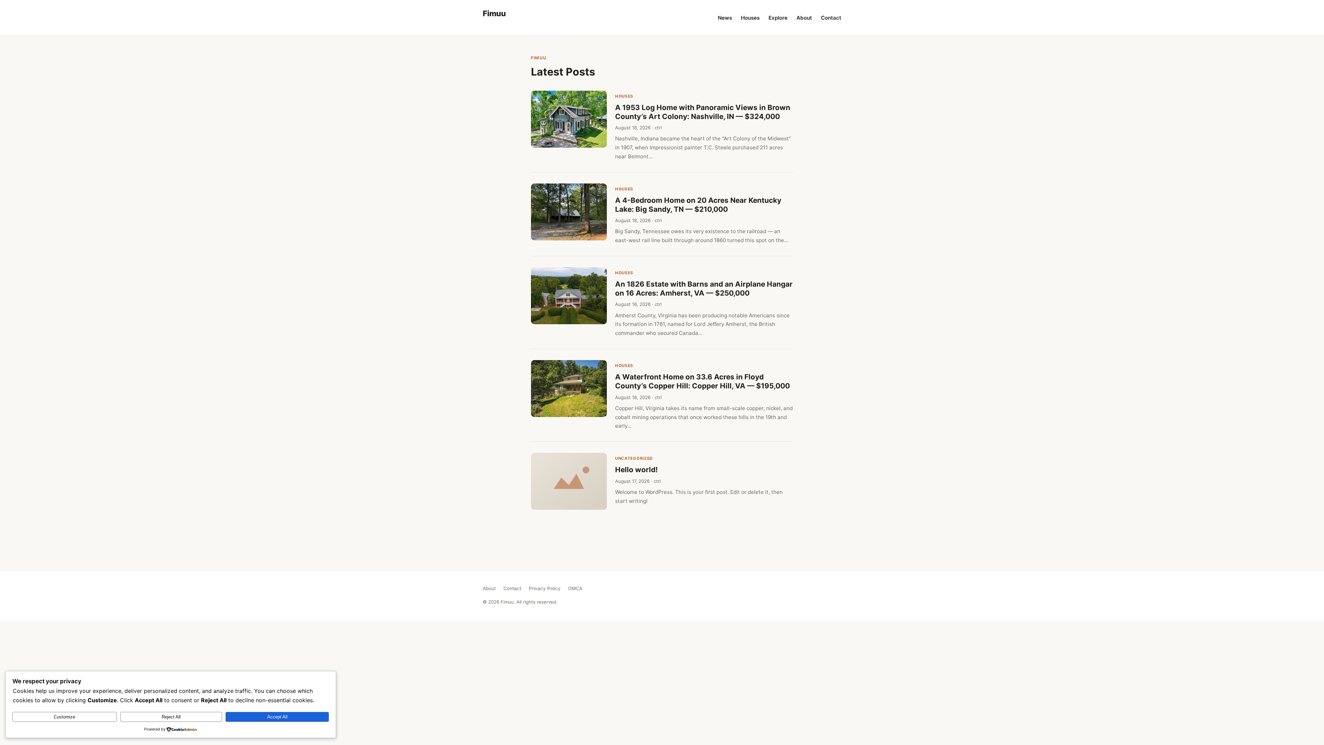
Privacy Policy (545, 588)
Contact (831, 17)
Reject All (171, 716)
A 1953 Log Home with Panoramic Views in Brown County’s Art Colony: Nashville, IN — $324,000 (702, 112)
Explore (778, 17)
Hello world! (636, 469)
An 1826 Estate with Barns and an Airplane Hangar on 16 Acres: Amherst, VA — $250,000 (704, 288)
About (804, 17)
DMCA (575, 588)
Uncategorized (634, 458)
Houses (750, 17)
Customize (64, 716)
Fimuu (494, 13)
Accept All (277, 716)
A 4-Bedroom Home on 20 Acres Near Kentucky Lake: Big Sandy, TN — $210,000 (698, 204)
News (725, 17)
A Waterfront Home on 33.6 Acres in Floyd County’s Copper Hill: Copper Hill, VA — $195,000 (702, 381)
